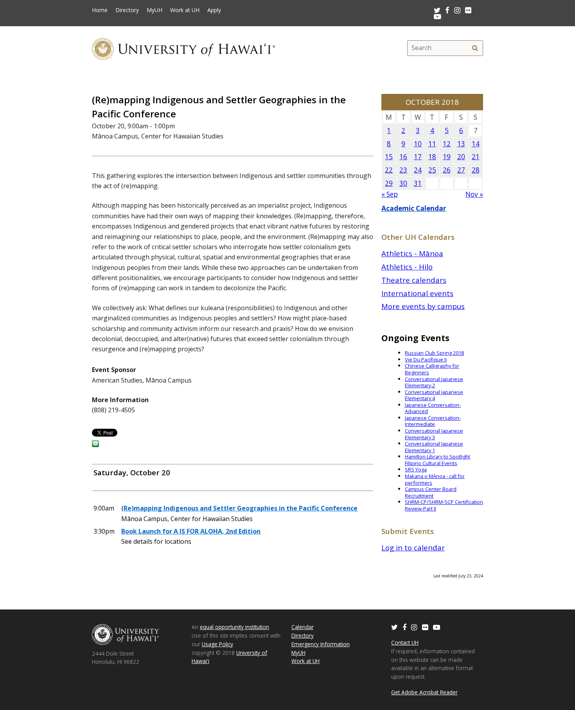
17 (418, 156)
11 (432, 143)
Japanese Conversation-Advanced (433, 408)
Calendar (302, 627)
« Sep (389, 194)
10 (418, 143)
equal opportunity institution (234, 627)
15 (389, 156)
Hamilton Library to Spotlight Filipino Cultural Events (437, 460)
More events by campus (423, 306)
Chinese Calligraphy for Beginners (432, 369)
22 (389, 169)
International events (417, 293)
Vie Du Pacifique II (426, 359)
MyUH (154, 10)
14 (476, 143)
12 (447, 143)
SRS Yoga (416, 469)
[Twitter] (394, 627)
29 (389, 183)
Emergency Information (320, 644)
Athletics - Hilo (407, 266)
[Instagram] (414, 627)
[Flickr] (425, 627)
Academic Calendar (413, 208)
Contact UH (405, 642)
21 (476, 156)
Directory (127, 10)
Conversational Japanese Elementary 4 (434, 395)
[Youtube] (437, 16)
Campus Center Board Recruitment (430, 492)
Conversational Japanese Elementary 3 (434, 434)
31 (418, 183)
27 (461, 169)
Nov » (474, 194)
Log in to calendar (413, 547)
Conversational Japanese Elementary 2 (434, 382)
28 (476, 169)
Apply (214, 10)
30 (403, 183)
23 (403, 169)
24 (418, 169)
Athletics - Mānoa (412, 253)
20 (461, 156)
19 (447, 156)
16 (403, 156)
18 (432, 156)
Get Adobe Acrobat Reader (424, 692)
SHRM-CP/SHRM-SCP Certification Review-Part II (444, 505)
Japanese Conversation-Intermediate (433, 421)
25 (432, 169)
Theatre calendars (413, 280)
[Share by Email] (95, 444)
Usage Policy (217, 644)
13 (461, 143)
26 (447, 169)
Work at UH (184, 10)
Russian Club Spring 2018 (434, 352)
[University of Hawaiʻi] (183, 48)
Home (100, 10)
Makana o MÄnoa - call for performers (435, 479)
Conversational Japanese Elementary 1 (434, 447)
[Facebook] (404, 627)
